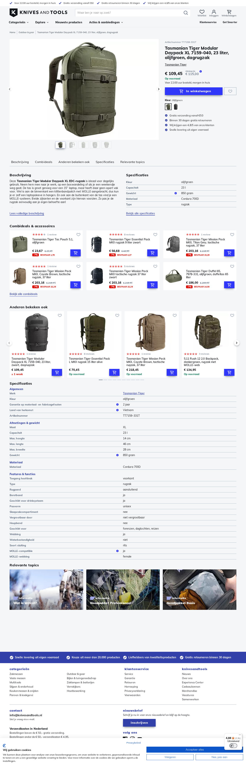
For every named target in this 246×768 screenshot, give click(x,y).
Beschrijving (20, 162)
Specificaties (105, 162)
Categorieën (17, 22)
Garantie (130, 678)
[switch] (233, 745)
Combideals (43, 162)
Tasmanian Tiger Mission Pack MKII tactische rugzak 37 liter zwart (128, 274)
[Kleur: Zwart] (176, 107)
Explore (40, 22)
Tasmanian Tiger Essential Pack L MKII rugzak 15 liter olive (89, 360)
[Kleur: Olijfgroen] (168, 107)
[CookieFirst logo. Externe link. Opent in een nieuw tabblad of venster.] (4, 745)
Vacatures (188, 695)
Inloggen (214, 15)
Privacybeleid (133, 742)
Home (12, 32)
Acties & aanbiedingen (104, 22)
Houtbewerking (76, 690)
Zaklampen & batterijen (81, 682)
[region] (84, 94)
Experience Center (193, 682)
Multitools (15, 682)
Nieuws (186, 673)
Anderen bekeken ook (74, 162)
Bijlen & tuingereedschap (81, 678)
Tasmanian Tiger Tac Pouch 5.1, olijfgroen (52, 241)
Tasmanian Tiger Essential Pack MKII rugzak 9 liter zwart (129, 241)
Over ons (187, 678)
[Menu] (240, 735)
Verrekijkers (74, 686)
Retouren (130, 682)
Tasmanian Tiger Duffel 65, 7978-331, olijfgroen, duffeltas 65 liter (207, 274)
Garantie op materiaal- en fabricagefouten (36, 404)
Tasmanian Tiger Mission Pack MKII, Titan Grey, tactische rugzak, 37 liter (205, 242)
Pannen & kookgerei (21, 695)
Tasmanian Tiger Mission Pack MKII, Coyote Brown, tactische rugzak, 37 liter (51, 274)
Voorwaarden (132, 695)
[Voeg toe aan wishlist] (230, 91)
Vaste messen (18, 678)
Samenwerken (190, 699)
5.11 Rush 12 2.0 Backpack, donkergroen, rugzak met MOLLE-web (201, 361)
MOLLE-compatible (21, 550)
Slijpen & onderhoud (21, 686)
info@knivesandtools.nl (26, 715)
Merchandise (189, 690)
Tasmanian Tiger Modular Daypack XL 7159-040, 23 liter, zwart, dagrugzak (31, 361)
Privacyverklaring (135, 690)
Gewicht (131, 193)
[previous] (16, 343)
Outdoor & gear (26, 32)
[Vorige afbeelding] (9, 89)
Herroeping (131, 686)
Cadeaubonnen (191, 686)
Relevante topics (132, 162)
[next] (230, 343)
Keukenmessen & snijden (24, 690)
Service (129, 673)
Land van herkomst (21, 410)
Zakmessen (16, 673)
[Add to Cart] (75, 252)
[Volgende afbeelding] (158, 89)
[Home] (38, 12)
